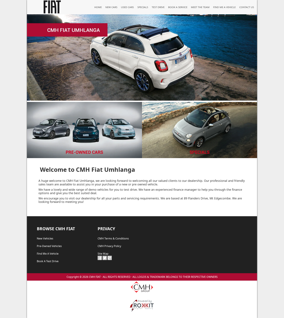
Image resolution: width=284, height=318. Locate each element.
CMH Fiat (51, 7)
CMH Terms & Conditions (113, 238)
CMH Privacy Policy (109, 246)
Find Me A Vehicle (48, 253)
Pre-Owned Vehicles (49, 246)
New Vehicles (45, 238)
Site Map (103, 253)
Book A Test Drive (48, 261)
